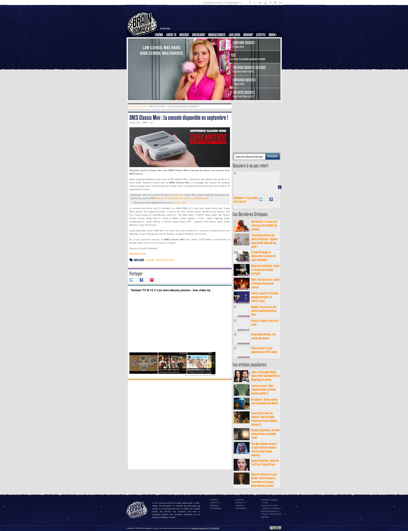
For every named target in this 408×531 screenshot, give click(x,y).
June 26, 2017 (179, 202)
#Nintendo (178, 195)
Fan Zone (274, 40)
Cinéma (159, 35)
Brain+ (273, 35)
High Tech (262, 51)
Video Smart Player (192, 375)
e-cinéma (160, 51)
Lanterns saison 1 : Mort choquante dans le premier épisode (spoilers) (263, 389)
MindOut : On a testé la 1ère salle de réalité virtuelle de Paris (264, 310)
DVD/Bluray (198, 35)
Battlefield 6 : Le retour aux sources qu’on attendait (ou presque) (264, 225)
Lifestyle (261, 35)
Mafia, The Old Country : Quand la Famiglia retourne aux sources (265, 283)
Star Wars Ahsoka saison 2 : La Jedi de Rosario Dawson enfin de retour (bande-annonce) (264, 449)
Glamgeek (262, 45)
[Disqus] (179, 424)
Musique (184, 35)
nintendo (150, 260)
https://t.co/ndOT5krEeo (168, 198)
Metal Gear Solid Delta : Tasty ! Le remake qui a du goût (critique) (265, 269)
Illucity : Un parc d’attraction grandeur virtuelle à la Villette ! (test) (264, 297)
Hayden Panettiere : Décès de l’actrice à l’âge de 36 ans (265, 462)
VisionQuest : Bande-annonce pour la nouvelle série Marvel (264, 401)
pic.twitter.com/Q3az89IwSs (194, 198)
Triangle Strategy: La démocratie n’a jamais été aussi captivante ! (263, 256)
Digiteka (212, 375)
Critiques (160, 40)
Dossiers (160, 45)
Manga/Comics (217, 35)
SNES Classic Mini (165, 260)
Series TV (171, 35)
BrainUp (248, 35)
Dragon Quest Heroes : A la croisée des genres (263, 336)
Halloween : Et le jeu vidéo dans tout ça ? (246, 199)
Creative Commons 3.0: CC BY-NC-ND (205, 528)
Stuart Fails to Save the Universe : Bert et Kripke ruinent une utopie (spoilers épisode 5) (264, 418)
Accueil (132, 106)
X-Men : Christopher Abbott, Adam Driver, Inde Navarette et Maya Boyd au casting (265, 376)
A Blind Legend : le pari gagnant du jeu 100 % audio (264, 350)
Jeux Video (234, 35)
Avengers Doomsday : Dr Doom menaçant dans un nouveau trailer (265, 434)
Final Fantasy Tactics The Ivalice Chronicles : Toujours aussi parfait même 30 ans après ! (264, 240)
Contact (265, 517)
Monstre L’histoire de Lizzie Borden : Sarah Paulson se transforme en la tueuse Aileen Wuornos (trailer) (264, 480)
